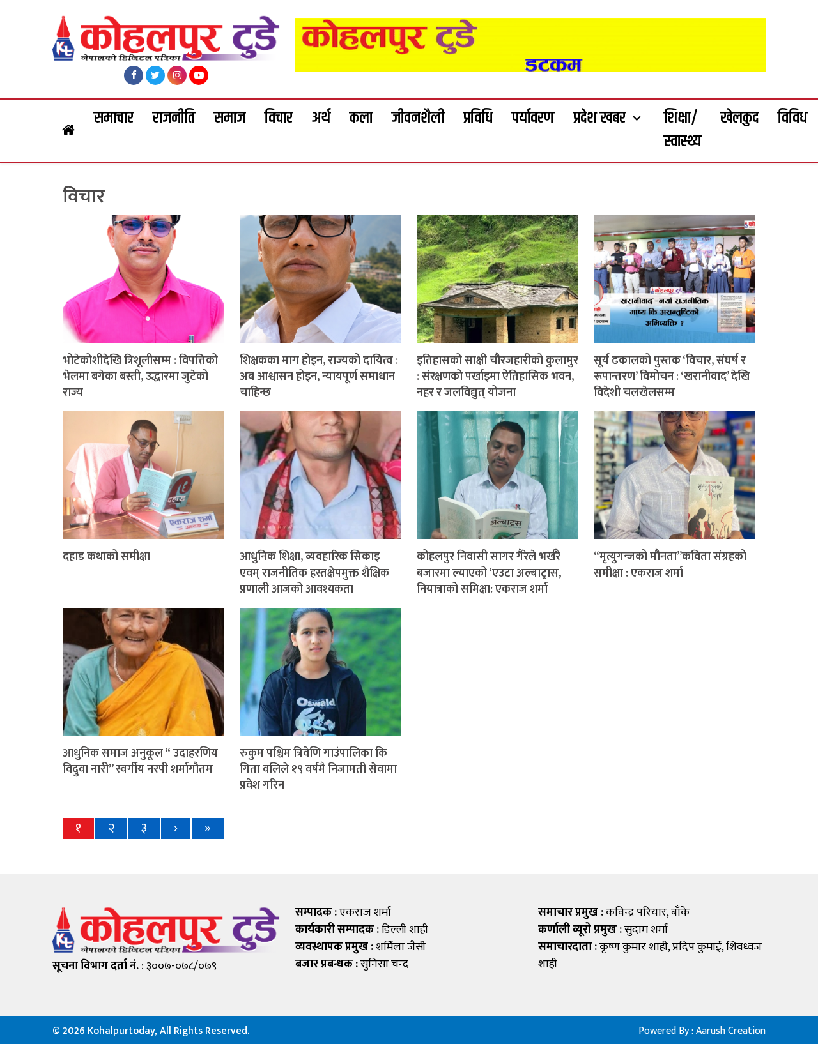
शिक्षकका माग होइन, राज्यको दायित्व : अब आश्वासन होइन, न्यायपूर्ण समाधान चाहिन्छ (319, 376)
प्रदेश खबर (599, 118)
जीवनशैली (418, 118)
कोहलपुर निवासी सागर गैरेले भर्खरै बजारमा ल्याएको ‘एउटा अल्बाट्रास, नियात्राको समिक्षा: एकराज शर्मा (489, 572)
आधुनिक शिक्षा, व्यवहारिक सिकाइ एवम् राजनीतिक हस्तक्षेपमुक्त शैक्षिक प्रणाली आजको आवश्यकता (314, 572)
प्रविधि (478, 118)
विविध (792, 118)
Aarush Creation (731, 1031)
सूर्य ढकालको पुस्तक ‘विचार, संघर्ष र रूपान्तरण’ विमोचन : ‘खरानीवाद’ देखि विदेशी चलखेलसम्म (672, 376)
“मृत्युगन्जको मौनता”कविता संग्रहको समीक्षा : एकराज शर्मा (670, 564)
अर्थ (321, 118)
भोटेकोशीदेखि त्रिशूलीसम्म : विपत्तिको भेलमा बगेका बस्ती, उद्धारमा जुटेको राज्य (140, 376)
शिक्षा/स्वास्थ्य (682, 130)
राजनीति (174, 118)
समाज (229, 118)
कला (361, 118)
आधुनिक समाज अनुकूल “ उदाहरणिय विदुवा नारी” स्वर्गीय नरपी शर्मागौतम (140, 761)
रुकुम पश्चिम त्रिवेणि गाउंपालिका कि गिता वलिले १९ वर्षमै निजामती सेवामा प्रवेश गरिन (318, 769)
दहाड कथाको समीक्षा (106, 556)
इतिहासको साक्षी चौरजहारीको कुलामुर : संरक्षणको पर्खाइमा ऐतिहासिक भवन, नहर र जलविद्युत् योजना (497, 376)
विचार (279, 118)
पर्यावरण (533, 118)
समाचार (114, 118)
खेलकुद (739, 118)
